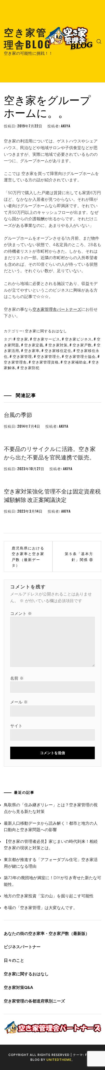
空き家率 (32, 350)
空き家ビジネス (78, 338)
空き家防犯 (30, 367)
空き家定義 (33, 344)
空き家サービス (46, 338)
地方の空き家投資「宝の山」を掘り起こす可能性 (49, 895)
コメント (21, 613)
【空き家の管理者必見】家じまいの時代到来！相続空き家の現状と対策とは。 (51, 845)
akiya (65, 125)
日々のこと (14, 960)
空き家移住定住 (58, 350)
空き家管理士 (48, 356)
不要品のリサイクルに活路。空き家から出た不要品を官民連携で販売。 (50, 452)
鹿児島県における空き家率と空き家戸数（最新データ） (28, 556)
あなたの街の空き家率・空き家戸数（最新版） (46, 933)
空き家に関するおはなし (46, 330)
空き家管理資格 (45, 362)
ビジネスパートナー (22, 946)
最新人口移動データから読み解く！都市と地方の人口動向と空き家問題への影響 (51, 826)
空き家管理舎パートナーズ (56, 309)
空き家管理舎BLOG (27, 37)
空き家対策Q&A (18, 987)
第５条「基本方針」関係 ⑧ (79, 556)
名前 (17, 678)
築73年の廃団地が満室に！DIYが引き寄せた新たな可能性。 (52, 881)
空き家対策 (58, 344)
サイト (16, 725)
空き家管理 (22, 356)
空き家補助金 (75, 362)
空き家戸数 (82, 344)
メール (19, 701)
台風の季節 (18, 414)
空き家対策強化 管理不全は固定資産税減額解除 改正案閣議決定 (52, 495)
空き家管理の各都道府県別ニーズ (34, 1000)
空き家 (22, 338)
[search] (99, 41)
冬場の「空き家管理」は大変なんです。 (40, 907)
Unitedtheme (58, 1060)
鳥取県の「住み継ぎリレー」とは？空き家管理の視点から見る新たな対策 (51, 808)
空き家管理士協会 (80, 356)
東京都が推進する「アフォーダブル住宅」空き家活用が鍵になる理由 (51, 863)
